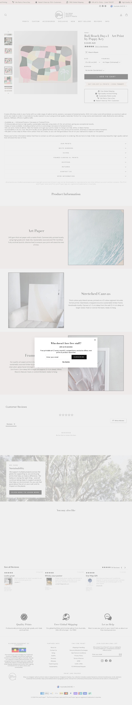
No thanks (66, 362)
